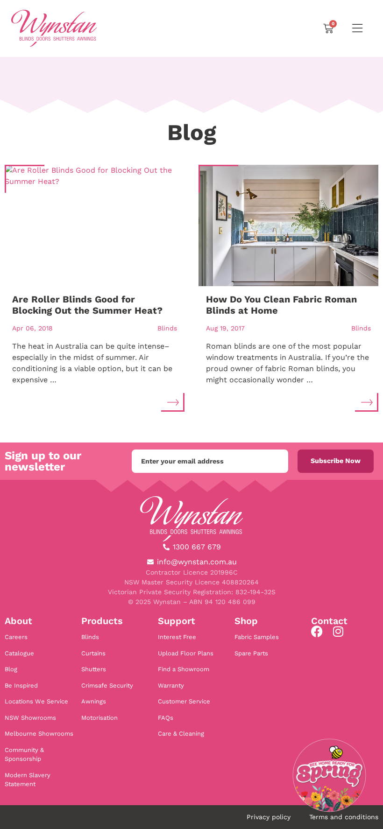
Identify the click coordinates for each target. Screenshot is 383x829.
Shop (246, 620)
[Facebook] (317, 631)
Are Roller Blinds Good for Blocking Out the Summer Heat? (87, 305)
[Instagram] (338, 631)
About (18, 620)
